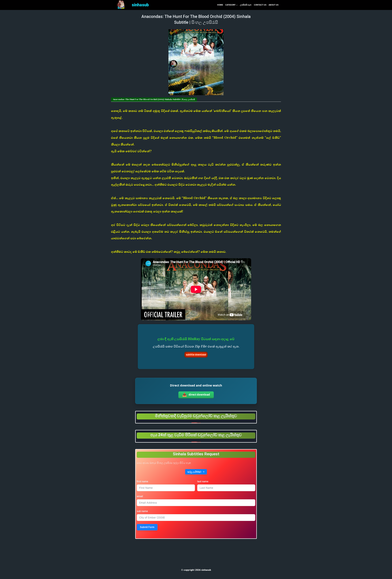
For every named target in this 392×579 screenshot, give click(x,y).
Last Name (202, 481)
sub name (142, 511)
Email (140, 496)
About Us (273, 5)
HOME (220, 5)
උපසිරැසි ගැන (245, 5)
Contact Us (260, 5)
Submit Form (147, 527)
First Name (142, 481)
